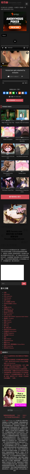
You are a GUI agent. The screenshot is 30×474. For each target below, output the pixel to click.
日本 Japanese (8, 314)
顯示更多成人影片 (15, 197)
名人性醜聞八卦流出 (9, 301)
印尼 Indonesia (8, 296)
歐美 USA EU (7, 320)
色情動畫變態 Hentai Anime (15, 100)
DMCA (24, 415)
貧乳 (5, 337)
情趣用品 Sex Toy (8, 309)
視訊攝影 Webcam (9, 335)
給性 (7, 420)
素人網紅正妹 (7, 327)
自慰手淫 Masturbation (10, 329)
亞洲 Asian (7, 294)
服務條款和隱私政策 (9, 415)
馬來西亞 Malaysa (9, 348)
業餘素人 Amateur (9, 318)
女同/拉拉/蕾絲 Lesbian (10, 303)
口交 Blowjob (7, 298)
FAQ (18, 415)
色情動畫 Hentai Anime (10, 331)
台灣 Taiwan (7, 300)
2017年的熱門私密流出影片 (12, 417)
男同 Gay (6, 325)
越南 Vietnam (7, 338)
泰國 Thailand (7, 322)
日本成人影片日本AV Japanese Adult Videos (16, 316)
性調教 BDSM (7, 307)
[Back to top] (25, 469)
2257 (24, 417)
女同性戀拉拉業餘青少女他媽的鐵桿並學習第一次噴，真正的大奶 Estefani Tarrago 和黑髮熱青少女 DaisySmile (16, 361)
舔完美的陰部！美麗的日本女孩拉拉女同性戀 (16, 370)
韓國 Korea (7, 342)
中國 (5, 292)
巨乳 (5, 305)
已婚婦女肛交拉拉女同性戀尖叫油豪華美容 (15, 369)
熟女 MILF (6, 324)
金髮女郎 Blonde (8, 340)
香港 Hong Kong (8, 346)
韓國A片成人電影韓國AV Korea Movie (14, 344)
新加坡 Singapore (9, 313)
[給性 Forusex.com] (12, 3)
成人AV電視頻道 (8, 311)
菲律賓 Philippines (9, 333)
